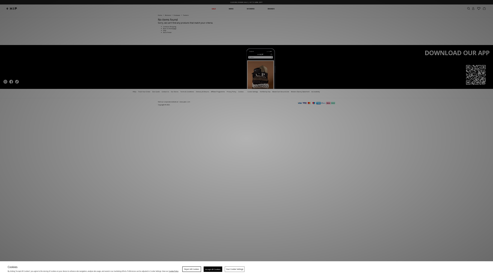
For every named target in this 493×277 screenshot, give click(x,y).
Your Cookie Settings (234, 269)
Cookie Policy (173, 271)
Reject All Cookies (191, 269)
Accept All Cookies (213, 269)
